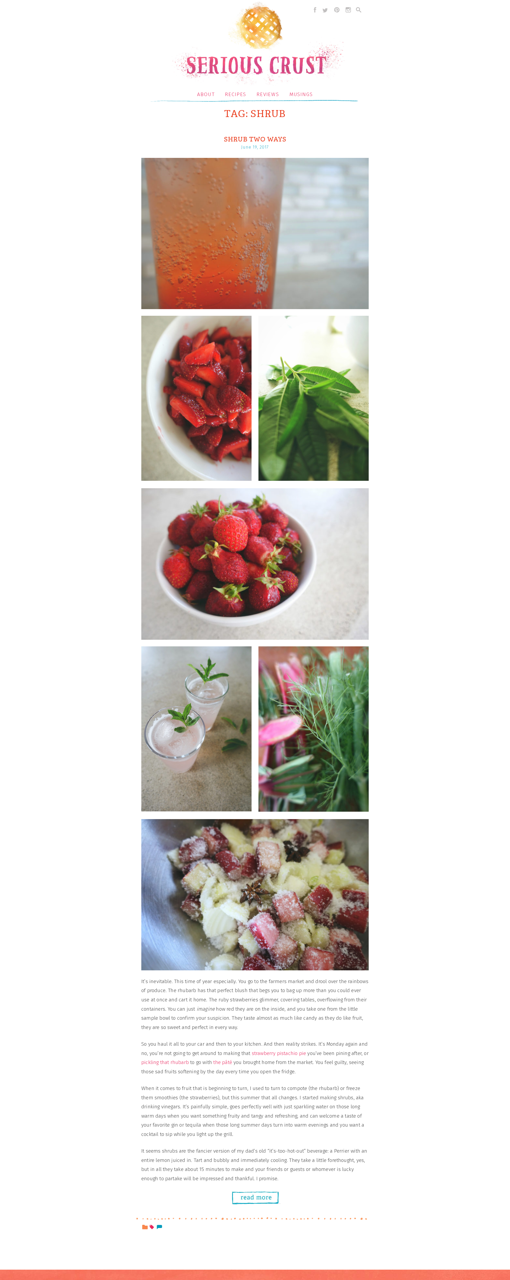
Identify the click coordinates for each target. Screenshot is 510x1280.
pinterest (336, 9)
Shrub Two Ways (255, 139)
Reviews (268, 94)
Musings (301, 94)
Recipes (235, 94)
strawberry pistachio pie (279, 1053)
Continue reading (258, 1198)
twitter (325, 9)
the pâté (222, 1062)
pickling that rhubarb (165, 1062)
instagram (348, 9)
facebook (313, 9)
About (206, 94)
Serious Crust (257, 44)
